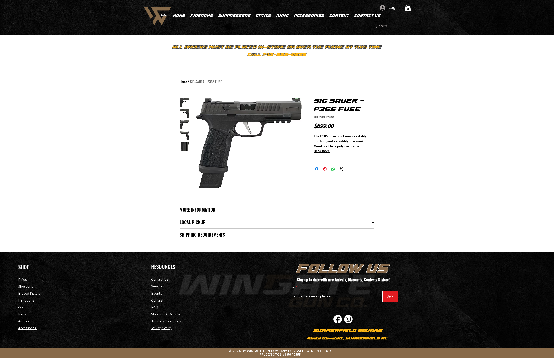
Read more (322, 151)
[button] (408, 7)
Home (183, 82)
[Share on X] (341, 169)
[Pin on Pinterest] (324, 169)
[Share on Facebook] (316, 169)
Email (292, 287)
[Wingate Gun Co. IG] (348, 319)
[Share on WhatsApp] (333, 169)
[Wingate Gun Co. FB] (337, 319)
